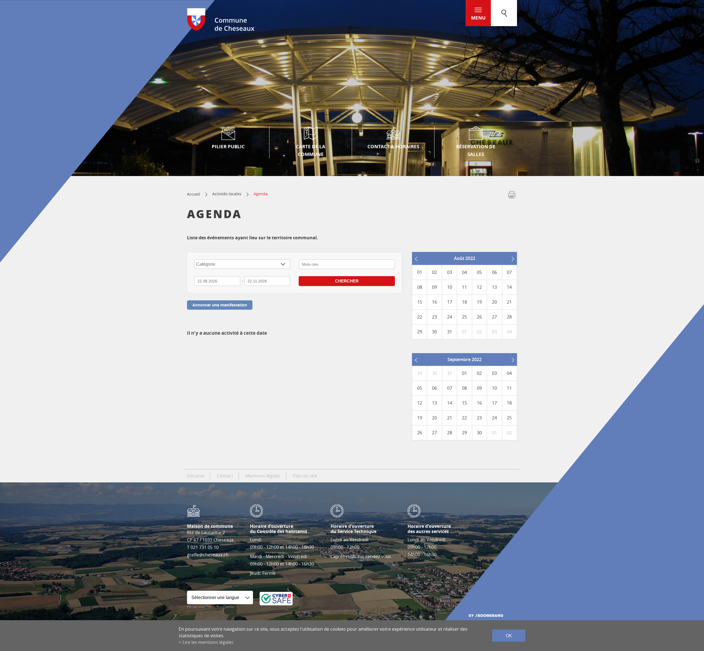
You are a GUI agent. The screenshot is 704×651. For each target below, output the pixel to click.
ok (509, 636)
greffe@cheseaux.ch (208, 555)
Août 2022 (464, 258)
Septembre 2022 (464, 359)
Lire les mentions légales (208, 642)
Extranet (196, 476)
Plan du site (305, 476)
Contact (225, 476)
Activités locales (226, 193)
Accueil (193, 194)
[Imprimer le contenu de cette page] (511, 196)
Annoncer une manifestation (220, 304)
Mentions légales (263, 476)
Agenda (261, 193)
